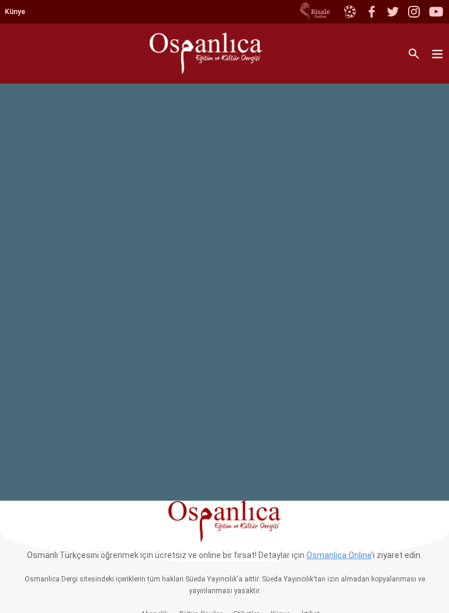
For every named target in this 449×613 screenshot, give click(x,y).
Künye (15, 12)
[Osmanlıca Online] (349, 12)
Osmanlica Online (338, 555)
